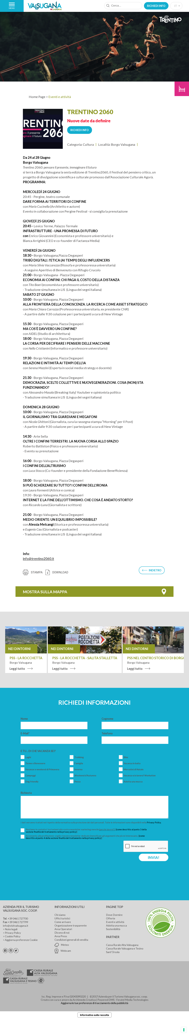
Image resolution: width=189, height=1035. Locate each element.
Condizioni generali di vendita (71, 939)
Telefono (107, 733)
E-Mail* (25, 733)
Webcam (65, 950)
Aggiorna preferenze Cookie (21, 939)
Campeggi (30, 775)
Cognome (107, 718)
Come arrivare (62, 922)
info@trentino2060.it (38, 559)
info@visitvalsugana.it (15, 925)
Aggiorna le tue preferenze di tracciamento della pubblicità (94, 1003)
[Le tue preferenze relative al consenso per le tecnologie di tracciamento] (184, 1030)
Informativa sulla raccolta (94, 1015)
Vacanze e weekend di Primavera (42, 769)
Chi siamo (59, 914)
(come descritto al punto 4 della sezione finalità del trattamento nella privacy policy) (85, 836)
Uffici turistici (62, 918)
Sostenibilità (113, 929)
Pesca (77, 781)
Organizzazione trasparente (70, 925)
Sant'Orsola (112, 952)
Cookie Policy (12, 936)
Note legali (11, 929)
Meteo (64, 944)
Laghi (28, 757)
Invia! (153, 857)
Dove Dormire (114, 914)
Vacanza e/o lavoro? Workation (140, 775)
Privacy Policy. (154, 822)
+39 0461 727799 (18, 922)
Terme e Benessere (35, 763)
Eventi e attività (115, 922)
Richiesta (26, 792)
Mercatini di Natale (134, 769)
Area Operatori (63, 929)
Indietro (155, 570)
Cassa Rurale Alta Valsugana (122, 945)
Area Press (60, 936)
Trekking (79, 757)
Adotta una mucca (133, 781)
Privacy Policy (13, 932)
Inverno (78, 769)
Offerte (110, 918)
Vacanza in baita (132, 763)
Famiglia (78, 763)
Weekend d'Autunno (85, 775)
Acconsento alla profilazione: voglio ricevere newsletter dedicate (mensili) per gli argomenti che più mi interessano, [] (85, 837)
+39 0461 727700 (18, 918)
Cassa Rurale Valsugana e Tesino (124, 948)
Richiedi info (156, 5)
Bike (126, 757)
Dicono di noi (61, 932)
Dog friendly (31, 781)
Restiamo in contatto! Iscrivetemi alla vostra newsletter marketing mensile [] (86, 830)
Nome (24, 718)
